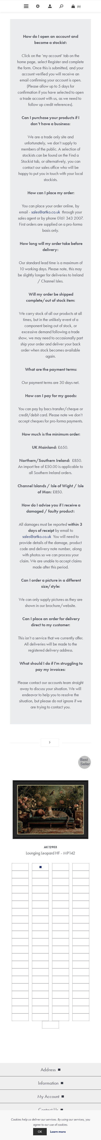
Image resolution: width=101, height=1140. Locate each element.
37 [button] (20, 934)
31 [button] (60, 919)
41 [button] (20, 942)
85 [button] (50, 1024)
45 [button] (20, 949)
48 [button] (80, 949)
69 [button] (20, 994)
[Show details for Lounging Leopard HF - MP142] (50, 797)
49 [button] (20, 957)
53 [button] (20, 964)
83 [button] (60, 1017)
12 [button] (80, 882)
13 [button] (20, 889)
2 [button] (40, 867)
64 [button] (80, 979)
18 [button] (40, 897)
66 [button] (40, 987)
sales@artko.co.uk (45, 212)
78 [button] (40, 1009)
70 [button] (40, 994)
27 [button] (60, 912)
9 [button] (20, 882)
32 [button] (80, 919)
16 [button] (80, 889)
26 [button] (40, 912)
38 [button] (40, 934)
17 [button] (20, 897)
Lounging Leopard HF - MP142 (50, 853)
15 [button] (60, 889)
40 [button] (80, 934)
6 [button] (40, 874)
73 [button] (20, 1002)
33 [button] (20, 927)
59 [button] (60, 972)
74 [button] (40, 1002)
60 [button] (80, 972)
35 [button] (60, 927)
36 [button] (80, 927)
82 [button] (40, 1017)
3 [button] (60, 867)
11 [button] (60, 882)
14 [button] (40, 889)
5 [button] (20, 874)
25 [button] (20, 912)
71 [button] (60, 994)
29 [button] (20, 919)
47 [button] (60, 949)
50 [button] (40, 957)
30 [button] (40, 919)
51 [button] (60, 957)
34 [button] (40, 927)
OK (40, 1132)
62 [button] (40, 979)
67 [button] (60, 987)
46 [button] (40, 949)
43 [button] (60, 942)
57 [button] (20, 972)
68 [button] (80, 987)
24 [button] (80, 904)
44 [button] (80, 942)
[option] (50, 806)
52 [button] (80, 957)
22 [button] (40, 904)
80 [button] (80, 1009)
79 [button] (60, 1009)
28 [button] (80, 912)
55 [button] (60, 964)
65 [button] (20, 987)
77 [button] (20, 1009)
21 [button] (20, 904)
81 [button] (20, 1017)
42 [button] (40, 942)
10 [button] (40, 882)
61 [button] (20, 979)
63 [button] (60, 979)
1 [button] (20, 867)
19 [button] (60, 897)
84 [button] (80, 1017)
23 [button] (60, 904)
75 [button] (60, 1002)
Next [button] (49, 742)
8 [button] (80, 874)
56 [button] (80, 964)
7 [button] (60, 874)
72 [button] (80, 994)
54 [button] (40, 964)
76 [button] (80, 1002)
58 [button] (40, 972)
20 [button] (80, 897)
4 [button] (80, 867)
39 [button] (60, 934)
